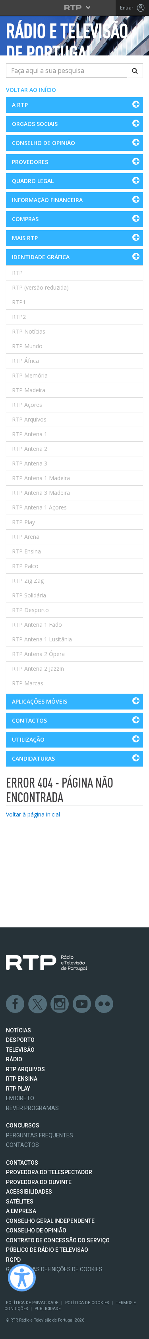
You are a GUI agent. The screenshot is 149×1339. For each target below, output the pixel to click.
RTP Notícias (28, 331)
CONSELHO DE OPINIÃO (36, 1230)
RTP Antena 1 (29, 434)
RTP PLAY (18, 1088)
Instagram (60, 1004)
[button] (74, 105)
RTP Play (23, 522)
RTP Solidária (29, 595)
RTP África (25, 360)
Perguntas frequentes (39, 1135)
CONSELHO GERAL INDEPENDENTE (50, 1221)
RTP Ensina (26, 551)
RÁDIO (14, 1059)
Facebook (15, 1004)
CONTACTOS (22, 1163)
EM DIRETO (20, 1098)
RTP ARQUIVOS (25, 1069)
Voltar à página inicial (33, 814)
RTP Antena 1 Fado (37, 624)
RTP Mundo (27, 346)
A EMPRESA (21, 1211)
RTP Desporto (30, 610)
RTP (17, 273)
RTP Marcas (27, 683)
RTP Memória (30, 375)
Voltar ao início (31, 89)
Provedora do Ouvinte (39, 1182)
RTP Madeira (28, 390)
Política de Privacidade (32, 1302)
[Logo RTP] (46, 963)
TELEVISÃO (20, 1050)
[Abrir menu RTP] (74, 7)
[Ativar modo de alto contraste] (22, 1277)
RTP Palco (25, 566)
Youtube (82, 1004)
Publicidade (48, 1308)
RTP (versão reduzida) (40, 287)
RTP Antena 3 (29, 463)
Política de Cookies (87, 1302)
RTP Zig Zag (28, 580)
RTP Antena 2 (29, 448)
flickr (104, 1004)
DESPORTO (20, 1040)
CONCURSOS (22, 1125)
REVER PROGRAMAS (32, 1108)
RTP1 (19, 302)
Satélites (19, 1201)
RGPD (13, 1260)
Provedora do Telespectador (49, 1172)
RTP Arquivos (29, 419)
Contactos (22, 1145)
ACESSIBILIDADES (29, 1191)
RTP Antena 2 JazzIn (38, 668)
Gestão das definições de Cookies (54, 1269)
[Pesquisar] (135, 70)
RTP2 (19, 316)
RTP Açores (27, 404)
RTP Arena (25, 536)
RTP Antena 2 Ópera (38, 654)
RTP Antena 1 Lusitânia (42, 639)
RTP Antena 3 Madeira (41, 492)
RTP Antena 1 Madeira (41, 478)
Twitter (37, 1004)
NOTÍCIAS (18, 1030)
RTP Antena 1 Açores (39, 507)
